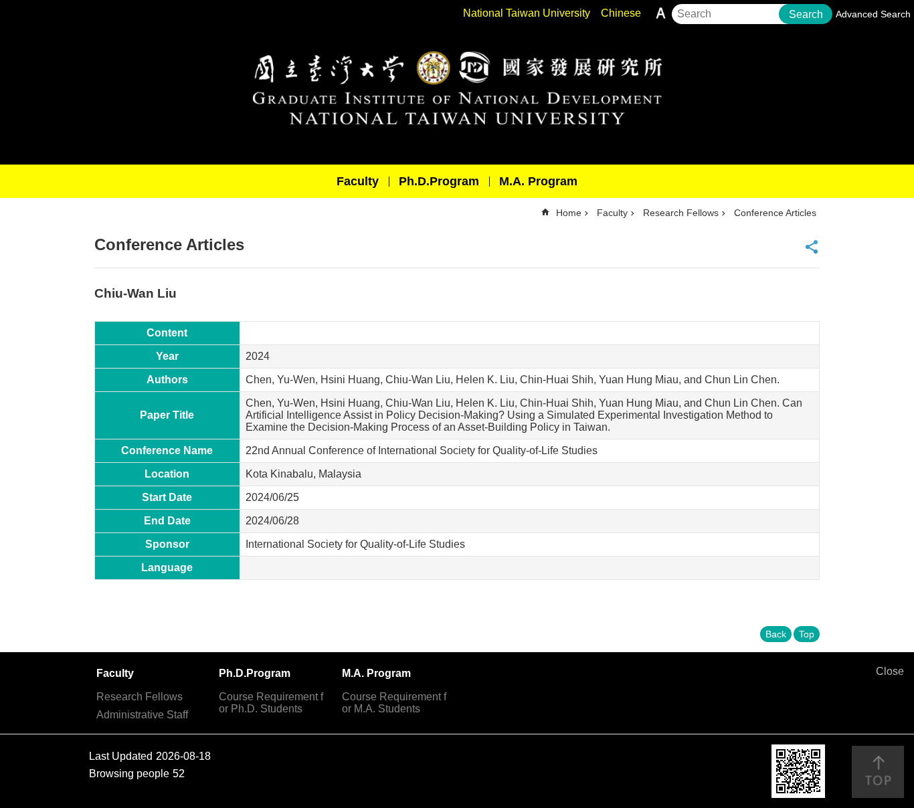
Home (568, 212)
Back (775, 634)
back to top (878, 772)
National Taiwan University (526, 13)
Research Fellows (681, 212)
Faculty (358, 181)
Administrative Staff (142, 714)
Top (806, 634)
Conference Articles (775, 212)
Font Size (661, 13)
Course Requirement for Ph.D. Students (271, 702)
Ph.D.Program (439, 181)
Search (806, 14)
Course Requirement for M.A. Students (394, 702)
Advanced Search (873, 14)
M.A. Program (538, 181)
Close (890, 671)
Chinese (621, 13)
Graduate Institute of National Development (457, 87)
